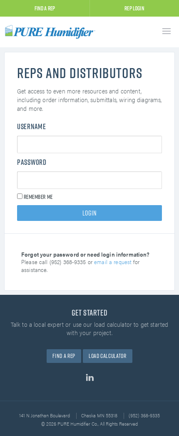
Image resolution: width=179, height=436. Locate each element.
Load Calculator (107, 356)
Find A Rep (45, 8)
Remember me (37, 197)
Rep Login (134, 8)
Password (32, 162)
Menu (166, 31)
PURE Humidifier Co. (52, 32)
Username (31, 127)
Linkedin (90, 377)
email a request (113, 261)
